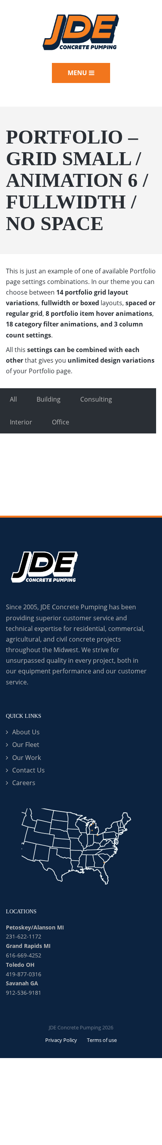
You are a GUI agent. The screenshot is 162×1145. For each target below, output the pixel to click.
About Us (26, 732)
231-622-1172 (23, 936)
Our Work (26, 757)
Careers (23, 782)
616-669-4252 (23, 955)
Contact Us (28, 770)
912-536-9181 (23, 992)
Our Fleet (25, 744)
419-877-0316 (23, 974)
